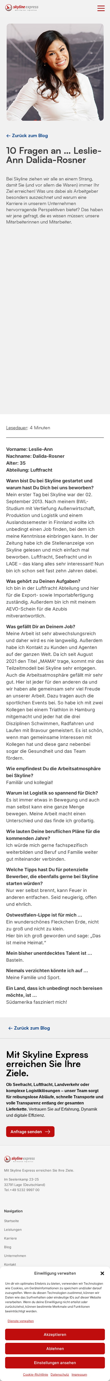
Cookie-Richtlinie (35, 1374)
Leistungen (13, 1229)
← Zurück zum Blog (27, 135)
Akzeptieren (55, 1334)
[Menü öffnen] (101, 8)
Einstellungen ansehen (55, 1362)
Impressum (79, 1374)
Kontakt (10, 1264)
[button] (102, 1273)
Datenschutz (60, 1374)
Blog (7, 1247)
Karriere (10, 1238)
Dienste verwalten (21, 1321)
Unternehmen (15, 1256)
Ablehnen (55, 1348)
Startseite (11, 1221)
